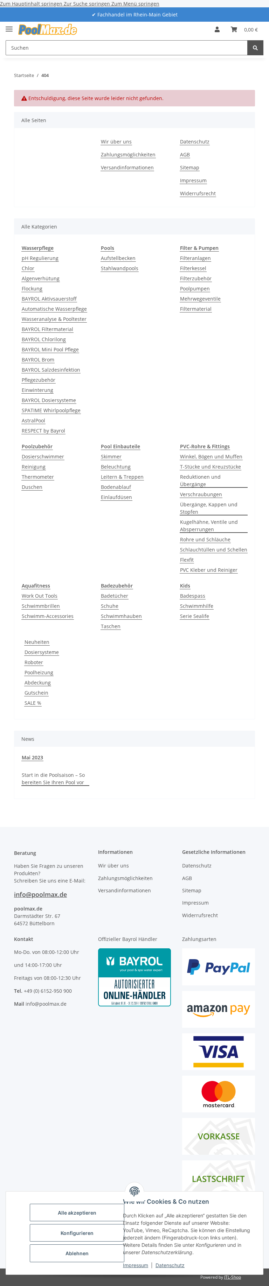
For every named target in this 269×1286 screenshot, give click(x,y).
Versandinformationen (127, 167)
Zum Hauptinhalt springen (32, 3)
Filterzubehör (196, 278)
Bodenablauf (116, 487)
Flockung (32, 288)
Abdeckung (38, 682)
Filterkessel (193, 268)
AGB (185, 154)
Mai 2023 (32, 757)
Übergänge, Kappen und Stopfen (208, 508)
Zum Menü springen (135, 3)
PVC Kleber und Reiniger (208, 570)
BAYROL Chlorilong (44, 339)
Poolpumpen (195, 288)
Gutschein (36, 692)
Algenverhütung (41, 278)
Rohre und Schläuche (205, 539)
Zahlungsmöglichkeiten (128, 154)
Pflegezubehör (38, 380)
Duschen (32, 487)
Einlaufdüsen (116, 497)
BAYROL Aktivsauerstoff (49, 298)
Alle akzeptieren (77, 1213)
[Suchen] (255, 47)
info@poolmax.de (40, 894)
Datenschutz (170, 1265)
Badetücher (114, 595)
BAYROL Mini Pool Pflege (50, 349)
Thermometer (38, 476)
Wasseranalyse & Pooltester (54, 319)
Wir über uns (116, 141)
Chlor (28, 268)
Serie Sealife (194, 616)
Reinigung (34, 466)
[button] (217, 29)
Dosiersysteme (42, 652)
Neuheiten (37, 642)
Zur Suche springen (87, 3)
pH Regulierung (40, 258)
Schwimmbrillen (41, 606)
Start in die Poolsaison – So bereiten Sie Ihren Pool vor (53, 779)
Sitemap (189, 167)
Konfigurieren (77, 1233)
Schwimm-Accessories (48, 616)
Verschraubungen (201, 494)
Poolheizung (39, 672)
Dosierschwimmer (43, 456)
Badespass (192, 595)
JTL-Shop (232, 1277)
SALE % (33, 703)
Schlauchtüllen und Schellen (213, 549)
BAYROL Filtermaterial (47, 329)
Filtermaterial (196, 308)
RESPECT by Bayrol (43, 430)
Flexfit (187, 559)
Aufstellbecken (118, 258)
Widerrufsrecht (198, 193)
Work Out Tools (39, 595)
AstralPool (33, 420)
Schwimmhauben (121, 616)
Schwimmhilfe (196, 606)
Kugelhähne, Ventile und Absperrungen (209, 526)
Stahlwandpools (119, 268)
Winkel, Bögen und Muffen (211, 456)
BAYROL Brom (38, 359)
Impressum (135, 1265)
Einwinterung (37, 390)
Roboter (34, 662)
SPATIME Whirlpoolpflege (51, 410)
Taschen (110, 626)
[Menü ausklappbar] (9, 26)
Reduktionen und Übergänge (200, 480)
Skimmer (111, 456)
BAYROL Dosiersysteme (49, 400)
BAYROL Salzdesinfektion (51, 369)
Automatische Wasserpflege (54, 308)
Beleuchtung (116, 466)
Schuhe (109, 606)
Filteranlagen (195, 258)
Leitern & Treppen (122, 476)
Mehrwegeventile (200, 298)
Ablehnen (77, 1253)
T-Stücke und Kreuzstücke (210, 466)
